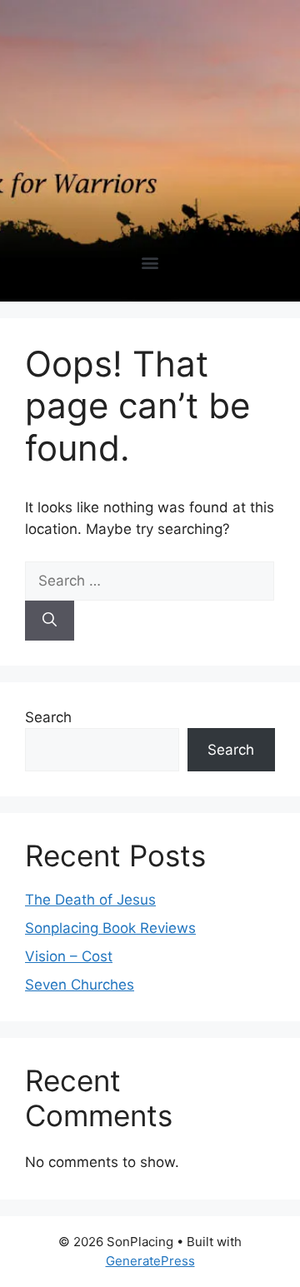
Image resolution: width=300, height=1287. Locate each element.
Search (48, 717)
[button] (150, 262)
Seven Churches (79, 984)
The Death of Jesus (90, 899)
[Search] (49, 621)
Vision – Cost (68, 956)
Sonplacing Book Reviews (110, 928)
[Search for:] (149, 580)
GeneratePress (150, 1261)
